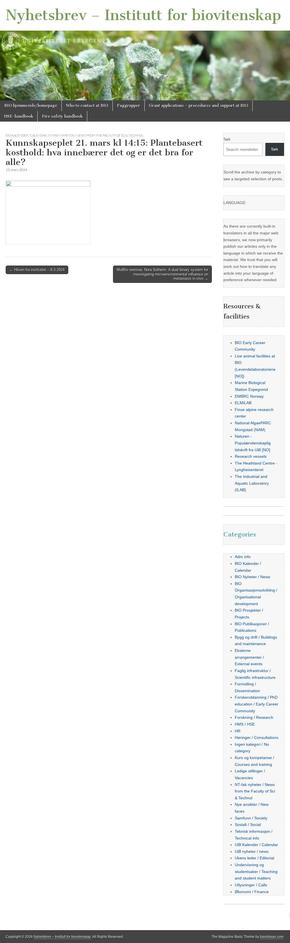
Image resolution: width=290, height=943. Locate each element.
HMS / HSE (245, 724)
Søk (227, 139)
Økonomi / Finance (252, 891)
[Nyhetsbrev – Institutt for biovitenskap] (145, 50)
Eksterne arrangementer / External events (249, 657)
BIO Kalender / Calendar (26, 135)
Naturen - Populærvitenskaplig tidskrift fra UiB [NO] (253, 443)
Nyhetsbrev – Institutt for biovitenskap (143, 15)
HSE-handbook (18, 116)
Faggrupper (128, 105)
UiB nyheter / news (251, 851)
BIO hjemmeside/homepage (30, 105)
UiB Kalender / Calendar (256, 844)
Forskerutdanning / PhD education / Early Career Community (256, 704)
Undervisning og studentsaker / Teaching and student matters (256, 871)
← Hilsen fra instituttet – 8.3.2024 (37, 270)
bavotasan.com (271, 937)
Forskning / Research (254, 717)
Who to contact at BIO (87, 105)
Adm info (243, 556)
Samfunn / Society (251, 818)
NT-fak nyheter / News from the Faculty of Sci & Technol (96, 135)
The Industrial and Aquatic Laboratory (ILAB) (252, 483)
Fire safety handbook (62, 116)
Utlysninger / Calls (251, 885)
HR (237, 731)
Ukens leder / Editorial (254, 858)
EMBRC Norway (249, 396)
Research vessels (250, 456)
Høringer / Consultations (256, 737)
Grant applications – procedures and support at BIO (198, 105)
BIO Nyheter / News (252, 577)
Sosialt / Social (248, 824)
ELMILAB (243, 402)
